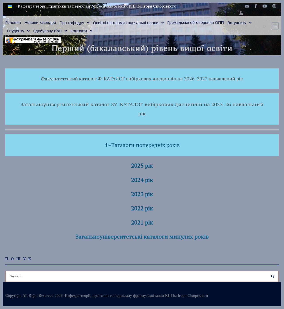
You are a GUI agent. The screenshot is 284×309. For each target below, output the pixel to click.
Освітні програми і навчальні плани (125, 22)
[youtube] (264, 6)
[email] (247, 6)
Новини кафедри (40, 22)
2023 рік (142, 194)
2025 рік (142, 165)
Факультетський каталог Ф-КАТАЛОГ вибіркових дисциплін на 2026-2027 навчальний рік (142, 78)
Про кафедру (71, 22)
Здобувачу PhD (47, 31)
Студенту (15, 31)
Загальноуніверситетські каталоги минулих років (142, 236)
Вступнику (236, 22)
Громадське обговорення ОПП (195, 22)
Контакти (79, 31)
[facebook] (255, 6)
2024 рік (142, 179)
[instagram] (274, 6)
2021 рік (142, 222)
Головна (13, 22)
